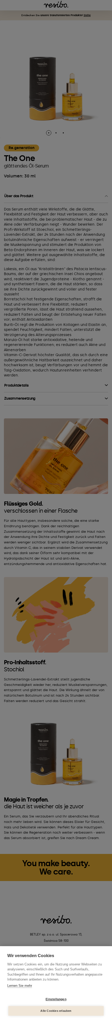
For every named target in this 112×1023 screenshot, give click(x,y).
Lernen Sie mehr (19, 986)
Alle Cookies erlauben (55, 1010)
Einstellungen (56, 999)
